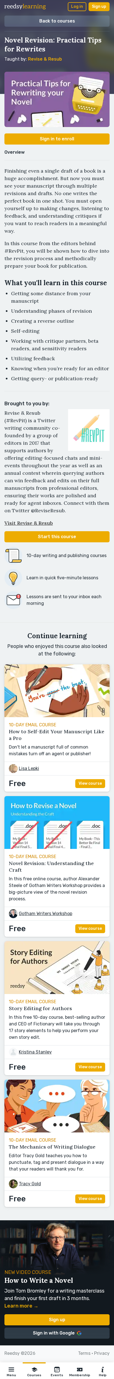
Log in (77, 6)
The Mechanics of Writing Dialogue (52, 1147)
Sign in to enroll (57, 138)
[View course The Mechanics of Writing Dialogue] (57, 1131)
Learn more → (21, 1306)
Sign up (99, 6)
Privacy (102, 1353)
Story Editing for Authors (40, 1008)
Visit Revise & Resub (28, 523)
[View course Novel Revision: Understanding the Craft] (57, 847)
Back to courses (57, 21)
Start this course (57, 536)
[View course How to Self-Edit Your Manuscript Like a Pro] (57, 715)
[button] (11, 1370)
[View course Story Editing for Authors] (57, 992)
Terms (84, 1353)
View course (90, 783)
